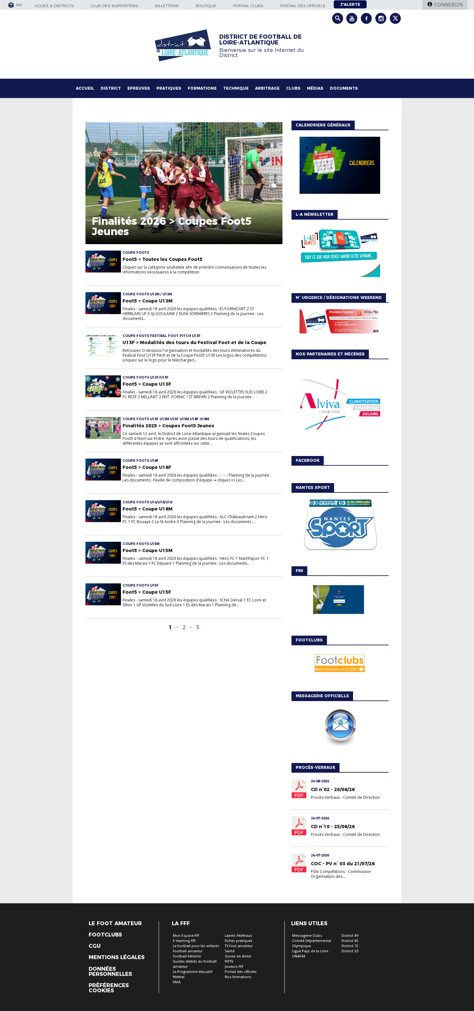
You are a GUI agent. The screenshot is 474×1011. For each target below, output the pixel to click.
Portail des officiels (302, 5)
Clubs (293, 88)
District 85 (349, 941)
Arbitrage (267, 88)
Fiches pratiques (238, 941)
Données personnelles (110, 971)
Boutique (206, 5)
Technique (236, 88)
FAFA (177, 982)
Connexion (448, 5)
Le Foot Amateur (115, 923)
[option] (339, 406)
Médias (315, 88)
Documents (344, 88)
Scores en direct (238, 956)
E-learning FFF (184, 941)
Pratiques (168, 88)
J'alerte (350, 4)
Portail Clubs (248, 5)
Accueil (85, 88)
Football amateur (187, 951)
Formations (202, 88)
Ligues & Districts (54, 5)
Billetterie (167, 5)
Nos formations (238, 977)
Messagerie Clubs (307, 936)
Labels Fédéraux (238, 936)
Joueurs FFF (234, 967)
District (111, 88)
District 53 (349, 951)
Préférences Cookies (109, 988)
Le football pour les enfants (196, 946)
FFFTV (229, 961)
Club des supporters (114, 5)
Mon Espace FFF (186, 936)
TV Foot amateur (238, 946)
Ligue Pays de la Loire (310, 951)
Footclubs (105, 934)
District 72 (349, 946)
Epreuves (138, 88)
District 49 (349, 936)
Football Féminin (187, 956)
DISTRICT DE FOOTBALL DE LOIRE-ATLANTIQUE (260, 39)
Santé (229, 951)
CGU (95, 946)
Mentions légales (116, 957)
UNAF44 (298, 956)
